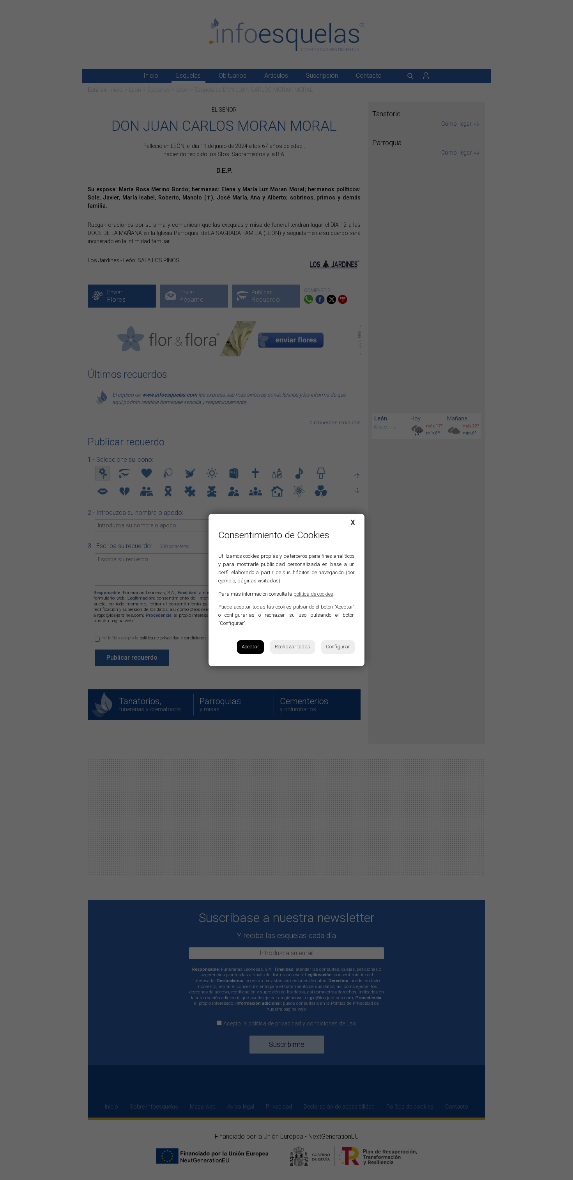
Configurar (338, 647)
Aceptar (250, 647)
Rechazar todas (292, 647)
